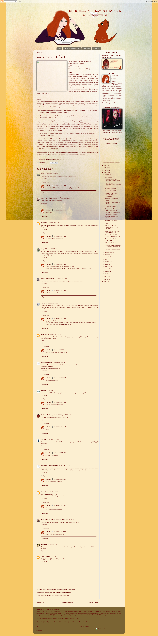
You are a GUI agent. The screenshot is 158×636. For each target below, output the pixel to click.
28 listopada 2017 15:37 (60, 236)
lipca (106, 259)
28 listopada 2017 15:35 (60, 210)
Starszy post (93, 602)
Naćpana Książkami (46, 362)
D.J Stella (43, 439)
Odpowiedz (44, 178)
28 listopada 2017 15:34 (60, 185)
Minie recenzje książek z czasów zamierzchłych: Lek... (111, 222)
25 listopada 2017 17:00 (59, 362)
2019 (105, 167)
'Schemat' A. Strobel (110, 206)
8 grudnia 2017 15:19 (50, 556)
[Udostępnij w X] (54, 163)
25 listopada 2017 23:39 (53, 439)
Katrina (43, 303)
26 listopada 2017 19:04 (65, 465)
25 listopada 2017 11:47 (67, 198)
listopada (107, 177)
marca (107, 269)
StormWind (44, 334)
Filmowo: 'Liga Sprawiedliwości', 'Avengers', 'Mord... (113, 184)
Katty (42, 249)
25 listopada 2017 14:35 (54, 334)
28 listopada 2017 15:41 (60, 264)
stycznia (107, 273)
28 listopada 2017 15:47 (60, 290)
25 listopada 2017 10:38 (52, 173)
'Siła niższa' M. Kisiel (110, 242)
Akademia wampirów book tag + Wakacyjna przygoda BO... (113, 246)
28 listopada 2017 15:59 (60, 350)
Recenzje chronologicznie (71, 48)
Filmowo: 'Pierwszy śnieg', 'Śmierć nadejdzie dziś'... (112, 217)
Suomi (43, 491)
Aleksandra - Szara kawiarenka (49, 465)
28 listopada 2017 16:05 (60, 377)
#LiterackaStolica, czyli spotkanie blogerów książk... (113, 180)
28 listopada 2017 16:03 (68, 519)
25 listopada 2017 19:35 (53, 390)
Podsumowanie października (112, 249)
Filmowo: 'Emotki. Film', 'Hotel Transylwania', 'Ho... (113, 235)
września (107, 254)
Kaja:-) (43, 173)
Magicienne (44, 544)
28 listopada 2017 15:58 (60, 318)
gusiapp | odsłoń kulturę (47, 278)
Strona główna (67, 602)
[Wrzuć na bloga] (52, 163)
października (108, 252)
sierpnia (107, 257)
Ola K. (43, 556)
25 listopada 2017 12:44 (61, 278)
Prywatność (96, 48)
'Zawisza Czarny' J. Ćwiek (112, 191)
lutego (107, 271)
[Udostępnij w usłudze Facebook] (56, 163)
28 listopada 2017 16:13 (60, 479)
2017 (105, 172)
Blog (59, 48)
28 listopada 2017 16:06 (60, 426)
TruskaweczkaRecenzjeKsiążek (49, 415)
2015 (105, 279)
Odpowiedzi (46, 182)
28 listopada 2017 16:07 (60, 453)
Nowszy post (41, 602)
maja (106, 264)
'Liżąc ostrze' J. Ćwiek (111, 188)
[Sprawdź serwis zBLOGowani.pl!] (101, 629)
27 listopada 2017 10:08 (51, 491)
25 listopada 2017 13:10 (52, 303)
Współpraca (86, 48)
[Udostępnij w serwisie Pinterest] (57, 163)
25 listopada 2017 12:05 (53, 222)
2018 (105, 170)
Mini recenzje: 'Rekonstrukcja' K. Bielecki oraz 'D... (113, 213)
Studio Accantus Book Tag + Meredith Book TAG (112, 231)
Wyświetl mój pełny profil (108, 103)
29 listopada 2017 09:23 (60, 531)
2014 (105, 281)
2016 (105, 276)
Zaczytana (44, 222)
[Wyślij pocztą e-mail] (50, 163)
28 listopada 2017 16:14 (60, 505)
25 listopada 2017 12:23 (51, 249)
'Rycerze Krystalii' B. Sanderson (110, 239)
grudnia (107, 174)
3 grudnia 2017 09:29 (53, 544)
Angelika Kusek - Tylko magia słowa (51, 519)
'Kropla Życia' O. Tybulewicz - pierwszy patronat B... (113, 209)
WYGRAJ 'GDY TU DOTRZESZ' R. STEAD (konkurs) (112, 227)
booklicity (43, 390)
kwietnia (107, 266)
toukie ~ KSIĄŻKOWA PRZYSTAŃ (51, 198)
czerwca (107, 261)
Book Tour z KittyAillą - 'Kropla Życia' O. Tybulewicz (111, 195)
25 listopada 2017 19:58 (64, 415)
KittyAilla (48, 185)
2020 (105, 165)
